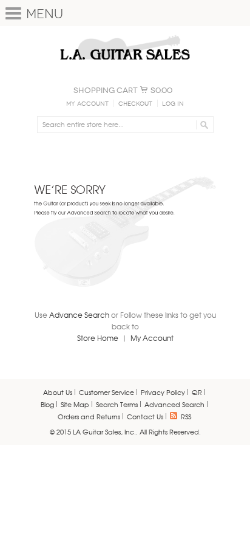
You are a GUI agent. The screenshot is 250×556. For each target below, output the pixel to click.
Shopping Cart (105, 90)
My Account (87, 104)
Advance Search (79, 314)
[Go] (202, 124)
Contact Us (145, 416)
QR (197, 392)
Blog (47, 404)
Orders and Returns (89, 416)
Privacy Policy (163, 392)
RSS (186, 416)
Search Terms (117, 404)
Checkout (135, 104)
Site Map (75, 404)
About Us (57, 392)
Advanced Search (174, 404)
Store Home (97, 337)
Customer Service (106, 392)
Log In (173, 104)
